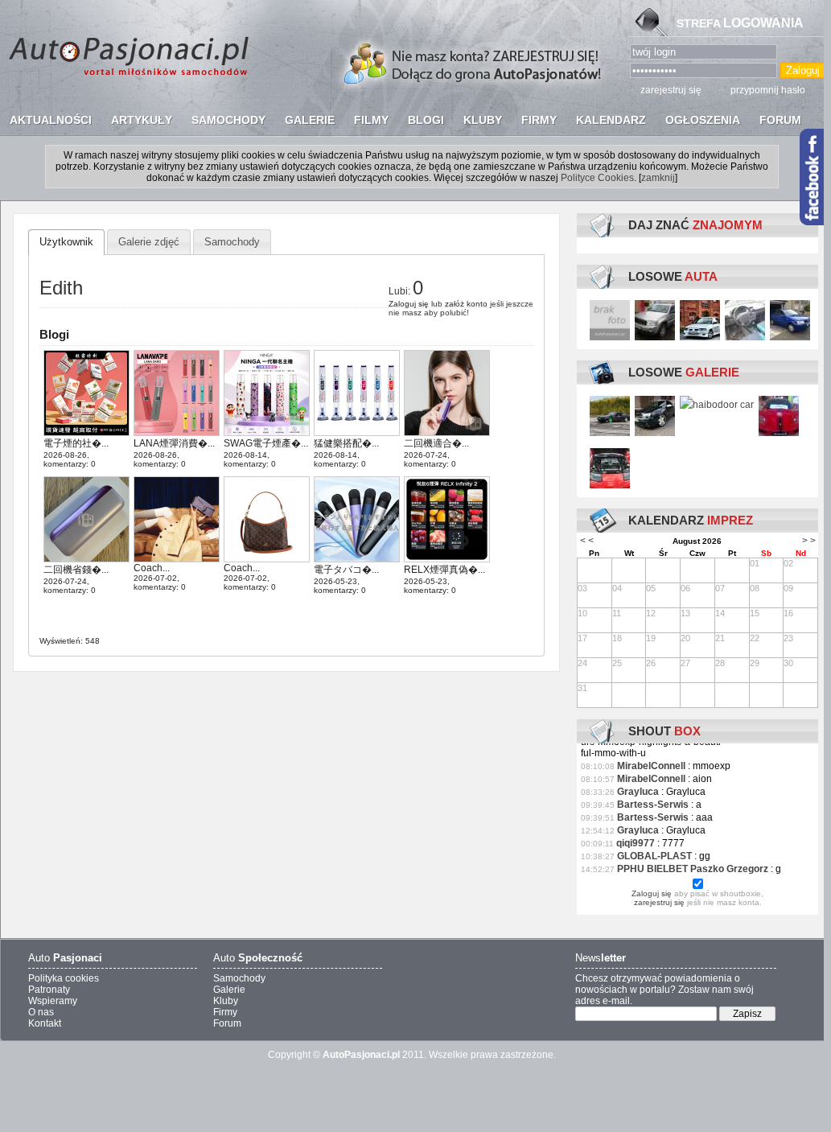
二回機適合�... (436, 443)
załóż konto (466, 303)
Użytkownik (66, 242)
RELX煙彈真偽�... (444, 569)
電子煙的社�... (76, 443)
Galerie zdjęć (148, 242)
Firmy (225, 1012)
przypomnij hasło (767, 90)
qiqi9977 (635, 843)
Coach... (152, 568)
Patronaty (49, 989)
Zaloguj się (409, 303)
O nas (41, 1012)
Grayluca (638, 791)
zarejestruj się (670, 90)
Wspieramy (52, 1000)
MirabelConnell (651, 766)
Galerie (229, 989)
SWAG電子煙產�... (266, 443)
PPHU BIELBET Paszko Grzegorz (692, 869)
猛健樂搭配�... (346, 443)
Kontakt (44, 1023)
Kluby (225, 1000)
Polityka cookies (63, 978)
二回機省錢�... (76, 569)
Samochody (232, 242)
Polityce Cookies (597, 177)
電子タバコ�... (346, 569)
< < (587, 540)
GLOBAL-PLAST (654, 856)
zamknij (658, 177)
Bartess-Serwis (653, 804)
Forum (227, 1023)
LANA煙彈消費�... (174, 443)
